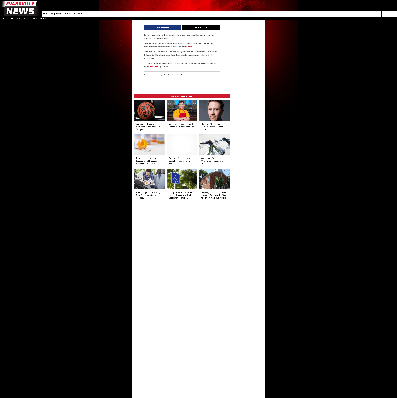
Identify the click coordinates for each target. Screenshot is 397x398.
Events (58, 14)
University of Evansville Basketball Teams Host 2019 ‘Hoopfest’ (148, 127)
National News (167, 75)
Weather (34, 18)
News (174, 75)
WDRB (155, 58)
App (51, 14)
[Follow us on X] (389, 14)
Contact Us (78, 14)
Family (26, 18)
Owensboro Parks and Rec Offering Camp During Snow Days (213, 161)
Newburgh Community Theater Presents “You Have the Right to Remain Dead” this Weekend (214, 195)
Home (45, 14)
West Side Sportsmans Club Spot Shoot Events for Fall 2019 (180, 161)
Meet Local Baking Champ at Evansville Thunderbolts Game (181, 125)
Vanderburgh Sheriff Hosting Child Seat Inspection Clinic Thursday (148, 195)
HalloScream (153, 67)
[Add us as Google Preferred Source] (378, 14)
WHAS (190, 47)
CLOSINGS (43, 18)
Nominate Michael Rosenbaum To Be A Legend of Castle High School (214, 127)
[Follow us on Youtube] (394, 14)
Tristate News (16, 18)
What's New (180, 75)
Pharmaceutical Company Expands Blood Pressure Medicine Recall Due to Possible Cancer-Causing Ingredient (146, 161)
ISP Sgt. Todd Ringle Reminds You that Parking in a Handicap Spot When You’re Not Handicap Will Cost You (181, 195)
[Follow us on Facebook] (384, 14)
